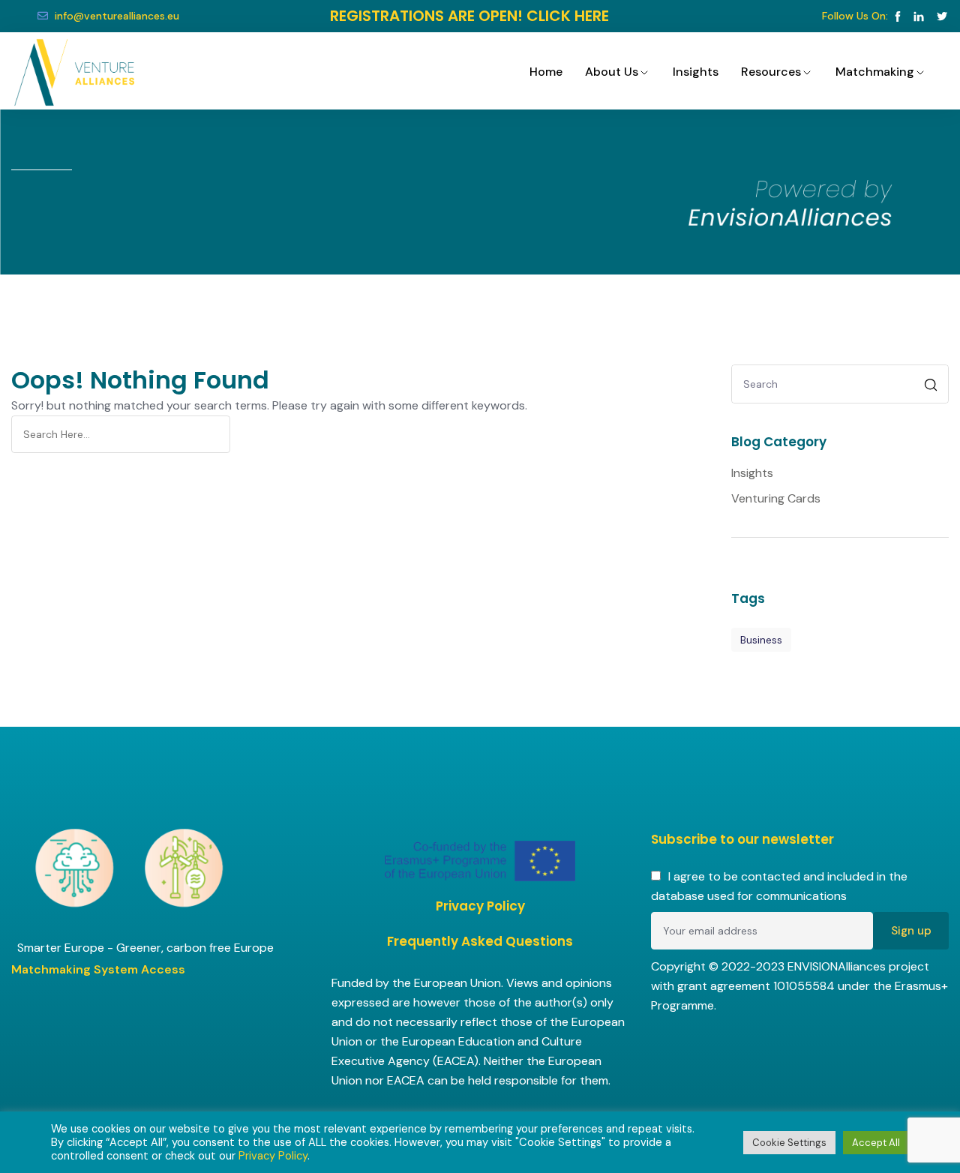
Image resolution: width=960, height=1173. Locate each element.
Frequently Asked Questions (480, 941)
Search (932, 386)
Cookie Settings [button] (789, 1142)
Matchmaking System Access (98, 969)
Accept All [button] (876, 1142)
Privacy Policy (480, 906)
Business (761, 639)
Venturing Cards (775, 498)
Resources (771, 72)
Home (546, 72)
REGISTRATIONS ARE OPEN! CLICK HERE (469, 15)
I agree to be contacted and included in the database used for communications (779, 886)
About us (611, 72)
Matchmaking (875, 72)
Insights (695, 72)
